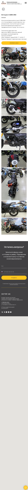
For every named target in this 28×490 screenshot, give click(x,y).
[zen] (8, 312)
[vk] (2, 312)
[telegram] (4, 312)
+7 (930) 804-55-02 (5, 302)
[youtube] (11, 312)
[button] (14, 43)
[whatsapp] (6, 312)
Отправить (14, 277)
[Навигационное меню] (26, 3)
